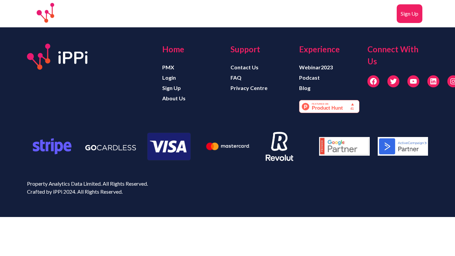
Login (329, 13)
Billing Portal (359, 13)
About (226, 13)
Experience (298, 13)
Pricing (269, 13)
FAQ (387, 13)
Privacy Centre (248, 88)
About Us (174, 98)
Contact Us (244, 67)
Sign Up (409, 13)
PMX (247, 13)
